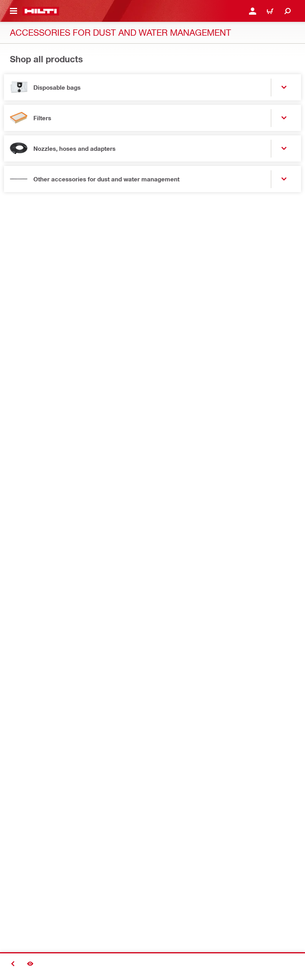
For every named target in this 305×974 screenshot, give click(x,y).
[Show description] (30, 963)
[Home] (40, 11)
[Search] (287, 11)
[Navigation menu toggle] (13, 11)
